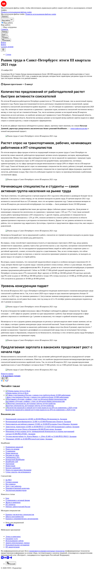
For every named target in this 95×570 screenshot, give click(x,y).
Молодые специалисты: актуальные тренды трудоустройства (30, 406)
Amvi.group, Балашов (53, 429)
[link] (5, 37)
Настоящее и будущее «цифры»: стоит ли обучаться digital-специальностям (35, 401)
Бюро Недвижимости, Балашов (54, 419)
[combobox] (11, 563)
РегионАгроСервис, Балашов (40, 439)
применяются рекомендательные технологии (47, 551)
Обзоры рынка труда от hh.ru (17, 393)
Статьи (8, 54)
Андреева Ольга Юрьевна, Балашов (63, 424)
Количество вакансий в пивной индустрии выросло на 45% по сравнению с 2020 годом (40, 410)
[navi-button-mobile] (3, 50)
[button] (3, 43)
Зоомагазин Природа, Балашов (59, 422)
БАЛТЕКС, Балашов (27, 434)
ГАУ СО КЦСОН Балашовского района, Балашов (59, 427)
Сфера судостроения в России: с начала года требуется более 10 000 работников (37, 397)
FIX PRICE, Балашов (68, 436)
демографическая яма (78, 128)
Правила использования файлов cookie (40, 14)
